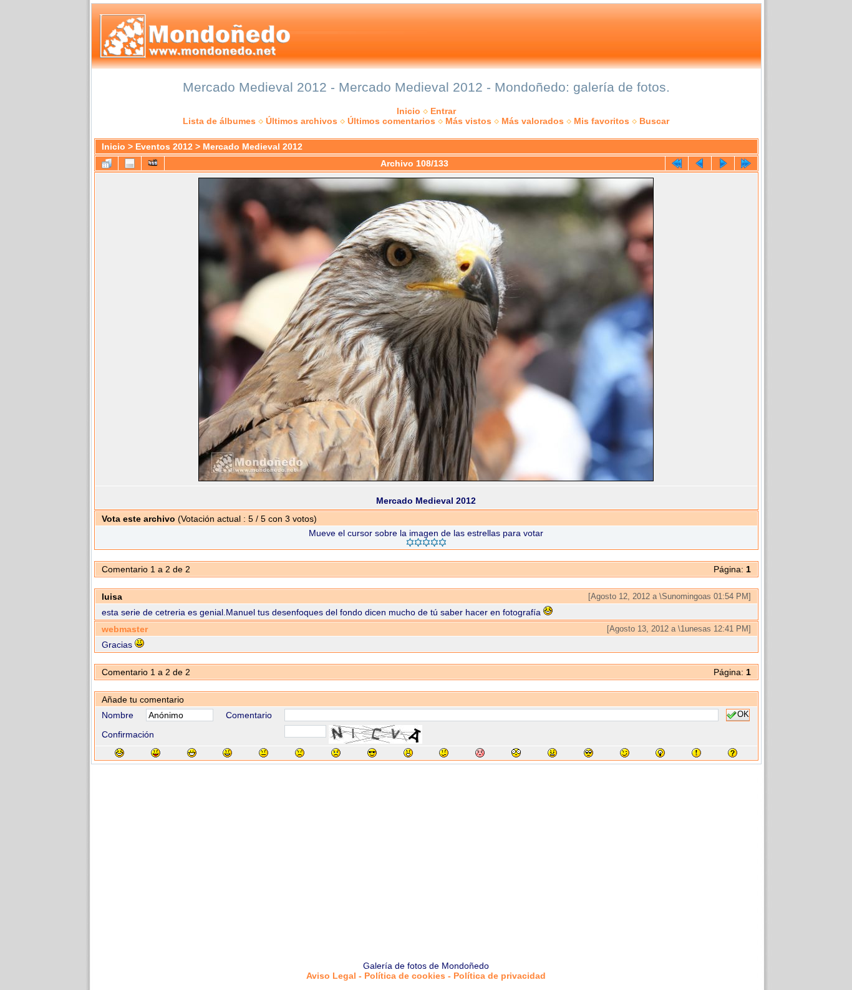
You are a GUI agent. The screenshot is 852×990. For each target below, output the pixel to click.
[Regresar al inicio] (677, 163)
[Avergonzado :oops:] (480, 752)
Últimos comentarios (391, 121)
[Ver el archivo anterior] (700, 163)
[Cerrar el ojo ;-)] (624, 752)
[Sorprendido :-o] (408, 752)
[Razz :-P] (155, 752)
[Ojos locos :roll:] (588, 752)
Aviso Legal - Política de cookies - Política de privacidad (426, 976)
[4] (434, 542)
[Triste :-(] (299, 752)
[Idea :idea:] (660, 752)
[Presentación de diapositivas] (153, 163)
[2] (418, 542)
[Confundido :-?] (443, 752)
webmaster (125, 629)
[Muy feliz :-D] (191, 752)
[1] (410, 542)
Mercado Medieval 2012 (253, 146)
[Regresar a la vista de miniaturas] (106, 163)
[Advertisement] (426, 858)
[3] (426, 542)
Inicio (408, 111)
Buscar (654, 121)
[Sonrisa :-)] (227, 752)
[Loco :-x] (552, 752)
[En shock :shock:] (516, 752)
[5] (442, 542)
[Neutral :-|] (263, 752)
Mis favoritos (601, 121)
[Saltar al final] (746, 163)
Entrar (443, 111)
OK (743, 715)
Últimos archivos (301, 121)
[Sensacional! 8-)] (372, 752)
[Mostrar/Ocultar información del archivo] (130, 163)
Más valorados (532, 121)
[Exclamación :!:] (696, 752)
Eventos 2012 (164, 146)
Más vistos (468, 121)
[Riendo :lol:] (119, 752)
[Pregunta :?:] (732, 752)
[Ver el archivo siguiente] (723, 163)
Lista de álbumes (219, 121)
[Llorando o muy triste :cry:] (336, 752)
